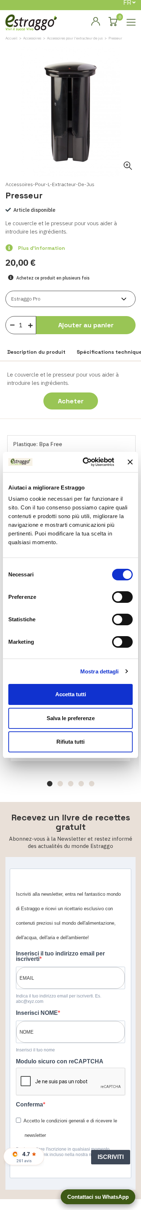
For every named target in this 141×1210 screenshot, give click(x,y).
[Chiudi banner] (130, 462)
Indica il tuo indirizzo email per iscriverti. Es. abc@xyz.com (58, 998)
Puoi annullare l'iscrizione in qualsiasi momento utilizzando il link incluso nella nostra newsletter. (63, 1152)
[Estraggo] (31, 22)
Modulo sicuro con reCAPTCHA (59, 1061)
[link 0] (85, 462)
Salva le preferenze (71, 718)
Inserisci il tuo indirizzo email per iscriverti (60, 956)
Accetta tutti (70, 694)
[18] (12, 324)
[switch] (122, 597)
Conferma (29, 1104)
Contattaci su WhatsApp (98, 1197)
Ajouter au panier (86, 325)
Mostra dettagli (99, 671)
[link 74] (95, 21)
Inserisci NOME (37, 1013)
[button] (49, 783)
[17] (32, 324)
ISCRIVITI (111, 1157)
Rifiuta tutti (70, 742)
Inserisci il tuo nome (35, 1050)
